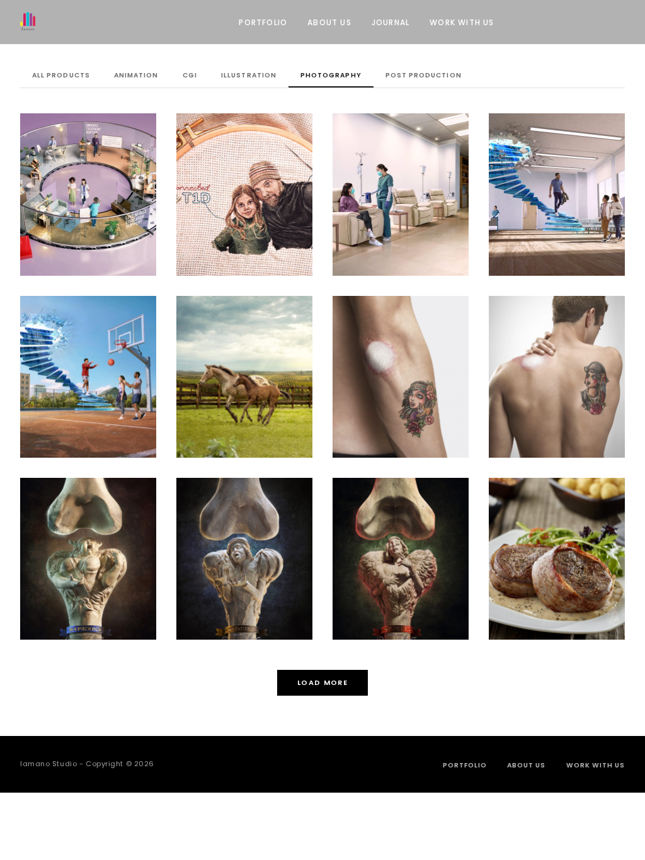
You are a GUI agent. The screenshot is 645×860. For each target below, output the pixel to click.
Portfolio (263, 22)
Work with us (462, 22)
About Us (329, 22)
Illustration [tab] (248, 75)
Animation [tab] (136, 75)
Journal (390, 22)
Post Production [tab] (423, 75)
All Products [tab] (60, 75)
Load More (322, 682)
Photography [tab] (330, 75)
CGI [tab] (190, 75)
